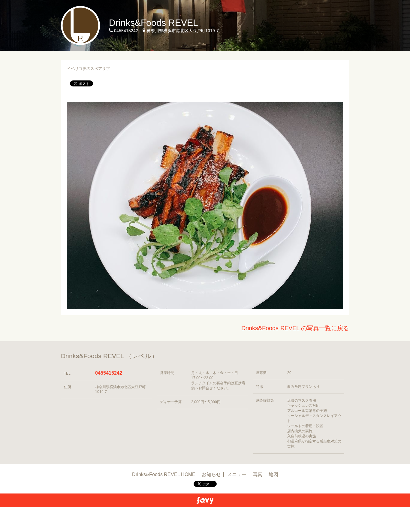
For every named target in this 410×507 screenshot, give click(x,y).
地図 (273, 474)
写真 (257, 474)
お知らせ (211, 474)
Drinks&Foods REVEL (153, 23)
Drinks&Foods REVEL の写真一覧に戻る (295, 328)
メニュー (236, 474)
